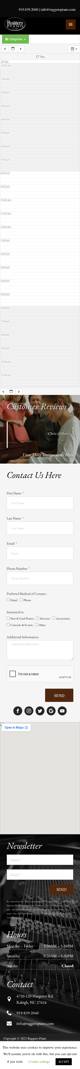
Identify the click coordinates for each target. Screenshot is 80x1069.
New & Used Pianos (22, 618)
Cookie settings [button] (39, 1061)
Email (11, 543)
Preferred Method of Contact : (27, 593)
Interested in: (15, 612)
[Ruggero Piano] (15, 24)
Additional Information (22, 637)
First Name (14, 493)
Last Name (14, 518)
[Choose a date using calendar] (13, 49)
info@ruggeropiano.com (58, 9)
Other (42, 625)
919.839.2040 (28, 9)
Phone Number (17, 568)
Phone (27, 600)
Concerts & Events (21, 625)
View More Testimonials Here (47, 455)
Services (45, 618)
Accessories (63, 618)
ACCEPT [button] (63, 1062)
